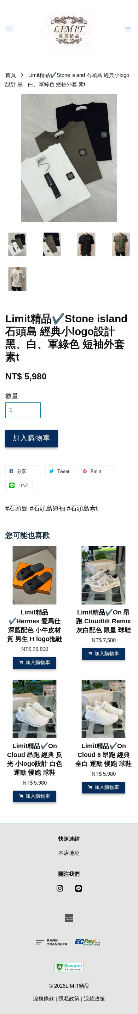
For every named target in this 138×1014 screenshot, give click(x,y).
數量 (11, 396)
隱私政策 (69, 999)
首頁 (10, 75)
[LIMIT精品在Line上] (79, 891)
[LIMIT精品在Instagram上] (60, 891)
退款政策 (94, 999)
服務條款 (43, 999)
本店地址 (69, 853)
